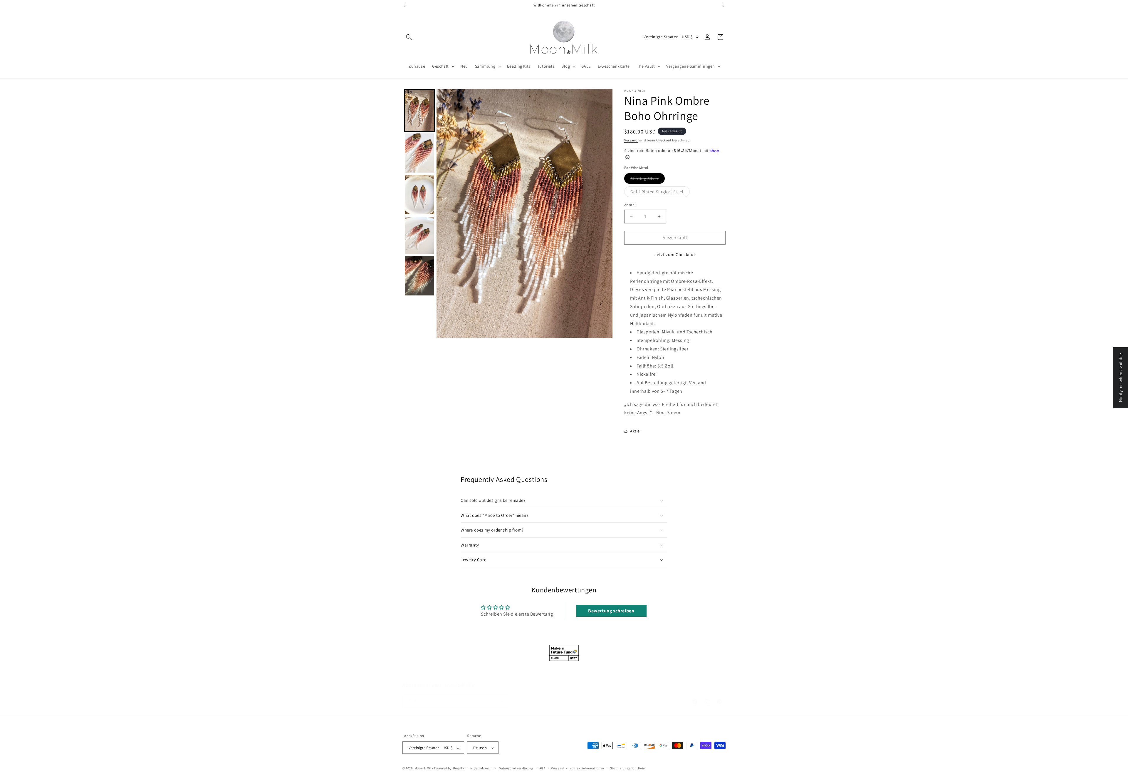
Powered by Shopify (449, 768)
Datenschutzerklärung (516, 768)
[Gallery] (507, 213)
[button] (408, 37)
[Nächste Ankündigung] (723, 5)
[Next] (603, 213)
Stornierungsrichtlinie (627, 768)
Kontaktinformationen (587, 768)
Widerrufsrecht (481, 768)
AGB (542, 768)
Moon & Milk (423, 768)
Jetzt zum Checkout (674, 254)
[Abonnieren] (501, 701)
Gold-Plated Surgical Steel (660, 193)
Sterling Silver (647, 180)
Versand (631, 140)
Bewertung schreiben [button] (611, 611)
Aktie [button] (635, 431)
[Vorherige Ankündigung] (404, 5)
